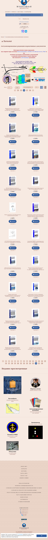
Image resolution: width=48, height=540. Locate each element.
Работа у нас (24, 475)
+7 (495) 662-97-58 (24, 26)
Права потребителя (24, 483)
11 (33, 361)
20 (18, 363)
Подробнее (12, 117)
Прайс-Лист (24, 466)
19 (15, 363)
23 (27, 363)
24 (18, 90)
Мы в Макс (24, 514)
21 (21, 363)
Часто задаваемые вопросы (24, 494)
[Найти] (41, 14)
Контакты (28, 11)
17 (9, 363)
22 (24, 363)
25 (21, 90)
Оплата (14, 11)
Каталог (2, 36)
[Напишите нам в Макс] (23, 31)
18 (12, 363)
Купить (13, 115)
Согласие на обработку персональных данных (24, 490)
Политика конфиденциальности (24, 485)
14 (42, 361)
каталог (7, 11)
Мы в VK (24, 515)
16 (6, 363)
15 (45, 361)
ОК (41, 535)
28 (30, 90)
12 (36, 361)
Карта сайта (24, 473)
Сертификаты (24, 499)
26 (24, 90)
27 (27, 90)
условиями (20, 534)
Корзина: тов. (26, 18)
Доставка (20, 11)
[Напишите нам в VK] (26, 31)
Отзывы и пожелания (24, 501)
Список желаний (24, 21)
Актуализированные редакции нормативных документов (17, 36)
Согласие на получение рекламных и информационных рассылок (24, 487)
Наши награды (24, 497)
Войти (25, 23)
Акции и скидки (24, 478)
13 (39, 361)
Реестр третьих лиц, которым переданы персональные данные (24, 492)
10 (30, 361)
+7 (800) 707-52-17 (24, 511)
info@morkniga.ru (24, 512)
